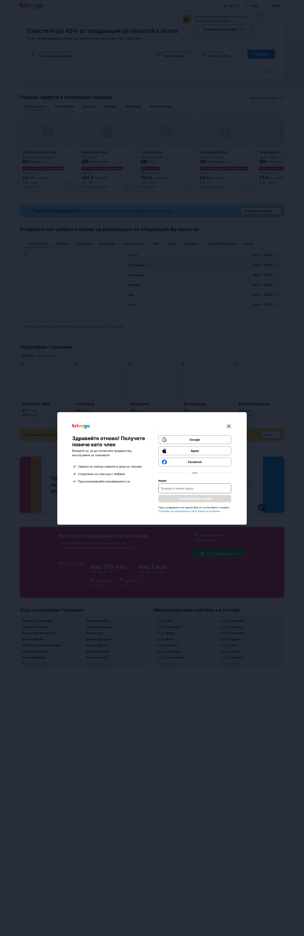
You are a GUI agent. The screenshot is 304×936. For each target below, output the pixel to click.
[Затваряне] (228, 426)
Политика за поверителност (175, 511)
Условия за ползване (207, 511)
